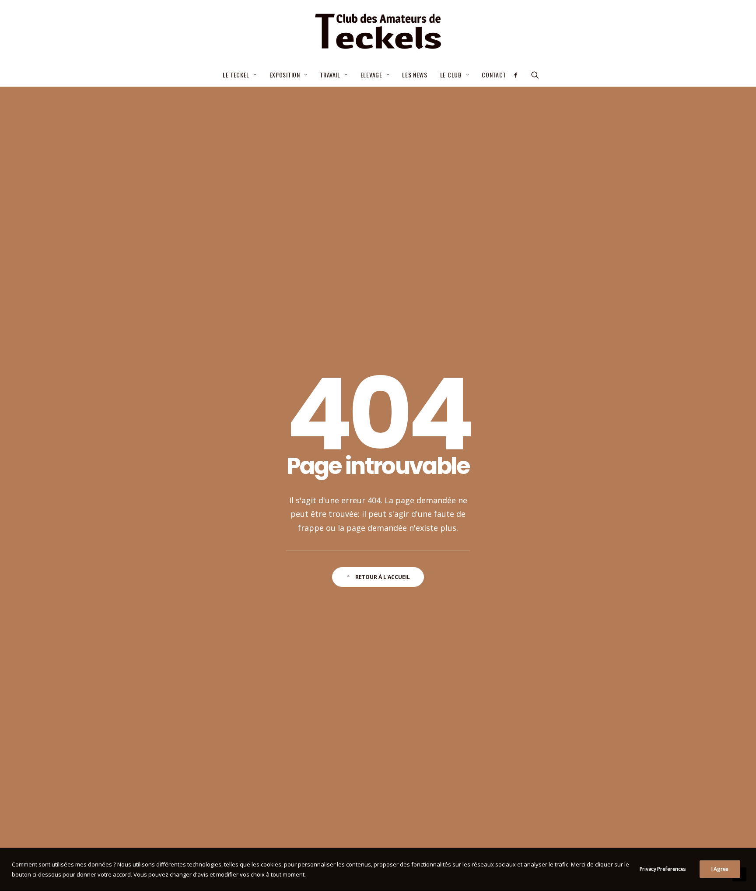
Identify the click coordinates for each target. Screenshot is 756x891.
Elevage (371, 74)
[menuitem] (239, 75)
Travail (330, 74)
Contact (494, 74)
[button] (518, 75)
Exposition (285, 74)
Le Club (451, 74)
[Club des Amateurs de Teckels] (377, 31)
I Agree (719, 869)
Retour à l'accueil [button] (382, 577)
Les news (414, 74)
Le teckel (236, 74)
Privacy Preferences (663, 869)
